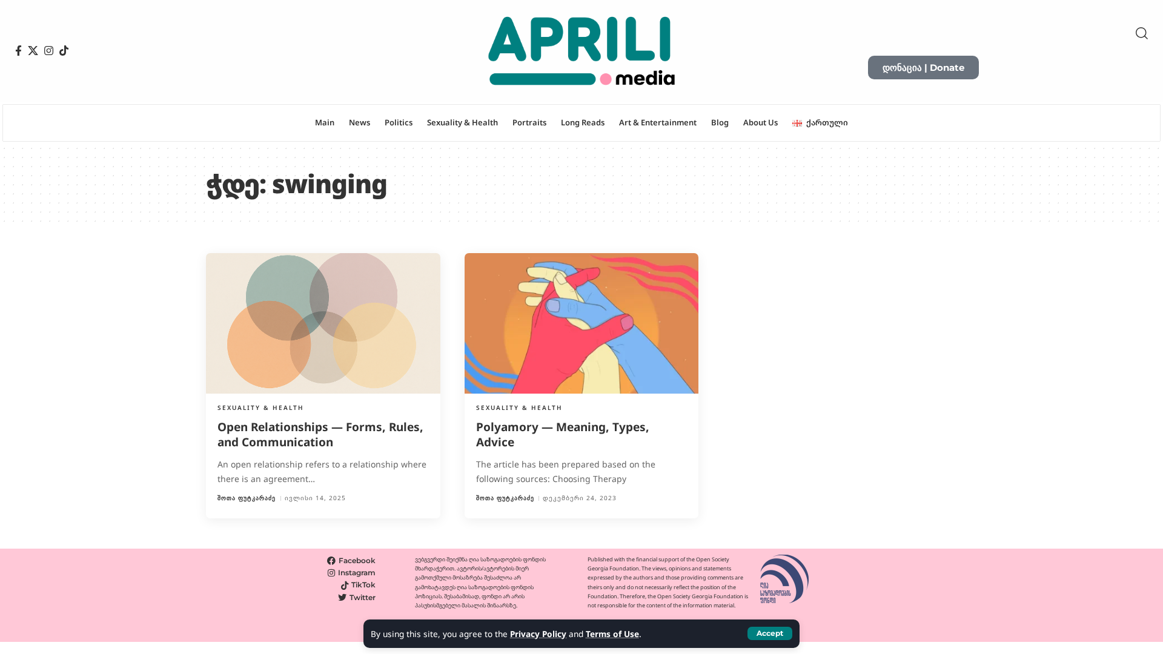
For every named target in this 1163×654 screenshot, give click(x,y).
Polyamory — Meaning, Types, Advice (562, 434)
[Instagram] (48, 51)
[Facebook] (18, 51)
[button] (769, 633)
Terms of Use (612, 633)
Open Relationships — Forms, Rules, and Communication (320, 434)
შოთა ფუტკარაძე (246, 498)
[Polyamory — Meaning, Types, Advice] (582, 323)
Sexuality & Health (260, 407)
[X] (33, 51)
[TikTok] (63, 51)
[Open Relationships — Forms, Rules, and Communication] (323, 323)
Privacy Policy (538, 633)
